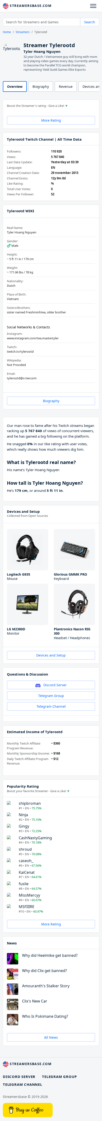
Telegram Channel (51, 706)
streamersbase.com (30, 5)
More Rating (51, 120)
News (12, 943)
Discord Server (54, 685)
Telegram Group (51, 695)
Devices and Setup (23, 511)
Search (89, 22)
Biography (40, 86)
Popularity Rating (23, 786)
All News (51, 1037)
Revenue (66, 86)
